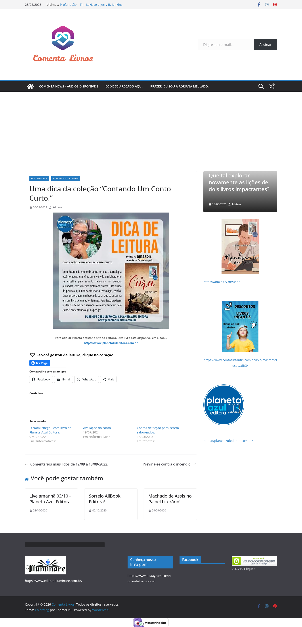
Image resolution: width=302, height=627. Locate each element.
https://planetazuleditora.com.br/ (228, 441)
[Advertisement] (151, 125)
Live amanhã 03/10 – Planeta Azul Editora (50, 499)
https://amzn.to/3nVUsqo (221, 282)
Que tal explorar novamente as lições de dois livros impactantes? (239, 186)
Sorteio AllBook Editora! (104, 499)
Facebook (190, 559)
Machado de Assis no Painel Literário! (170, 499)
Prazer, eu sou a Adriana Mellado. (179, 86)
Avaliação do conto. (97, 428)
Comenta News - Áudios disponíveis (68, 86)
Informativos (39, 178)
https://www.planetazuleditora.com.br (111, 343)
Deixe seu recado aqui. (124, 86)
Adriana (57, 207)
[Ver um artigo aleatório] (271, 86)
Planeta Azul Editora (65, 178)
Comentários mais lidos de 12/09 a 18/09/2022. (69, 464)
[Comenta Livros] (30, 86)
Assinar (265, 44)
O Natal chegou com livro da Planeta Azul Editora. (50, 430)
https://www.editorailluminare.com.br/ (53, 581)
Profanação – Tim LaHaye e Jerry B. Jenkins (91, 4)
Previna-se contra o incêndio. (167, 464)
